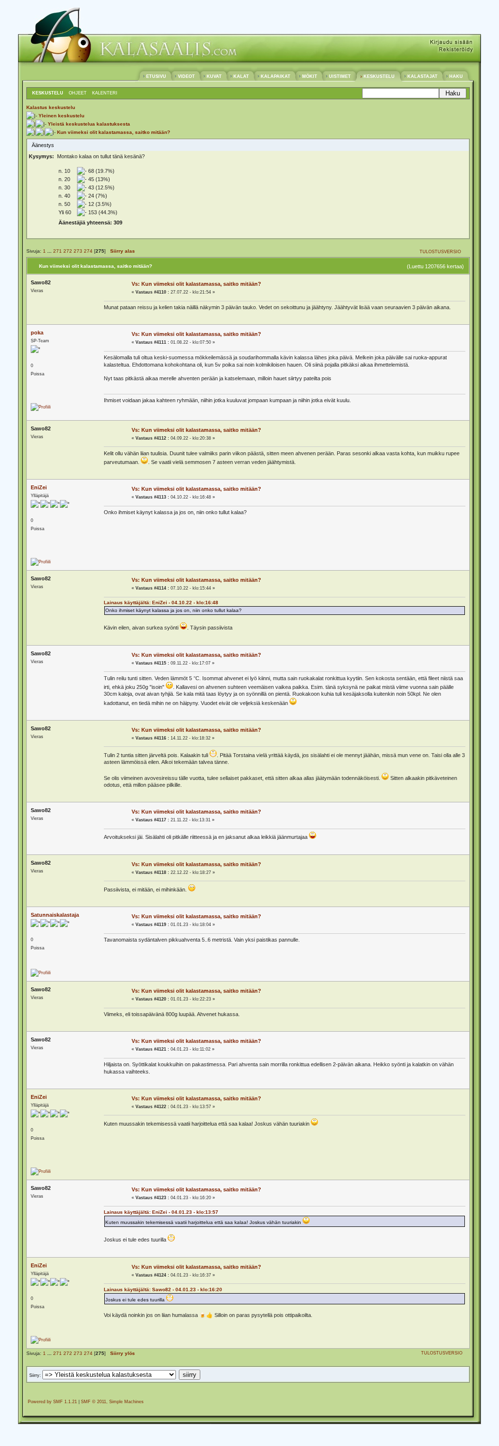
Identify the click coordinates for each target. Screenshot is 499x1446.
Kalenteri (104, 93)
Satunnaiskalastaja (55, 915)
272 (67, 251)
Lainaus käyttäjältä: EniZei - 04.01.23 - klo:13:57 (161, 1212)
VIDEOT (186, 76)
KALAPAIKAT (275, 76)
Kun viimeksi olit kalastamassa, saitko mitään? (113, 132)
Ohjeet (78, 93)
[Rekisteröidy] (455, 51)
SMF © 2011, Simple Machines (112, 1401)
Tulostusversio (440, 251)
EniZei (39, 487)
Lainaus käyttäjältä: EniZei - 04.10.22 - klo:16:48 (161, 602)
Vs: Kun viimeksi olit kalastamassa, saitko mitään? (196, 284)
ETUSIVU (156, 76)
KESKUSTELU (379, 76)
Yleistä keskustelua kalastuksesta (89, 124)
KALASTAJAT (422, 76)
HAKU (456, 76)
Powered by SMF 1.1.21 (52, 1401)
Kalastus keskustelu (50, 107)
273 (78, 251)
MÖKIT (310, 76)
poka (37, 332)
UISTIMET (339, 76)
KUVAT (214, 76)
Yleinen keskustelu (61, 115)
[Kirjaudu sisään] (451, 44)
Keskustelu (47, 93)
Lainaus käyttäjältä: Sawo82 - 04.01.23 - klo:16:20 (163, 1289)
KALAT (241, 76)
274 (88, 251)
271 (57, 251)
